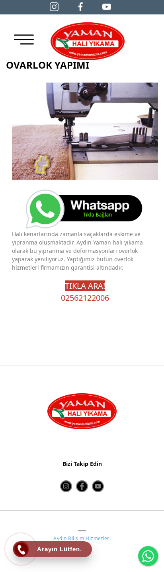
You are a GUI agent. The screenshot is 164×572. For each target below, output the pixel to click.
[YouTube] (107, 6)
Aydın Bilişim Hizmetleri (82, 538)
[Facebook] (80, 6)
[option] (85, 131)
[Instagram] (54, 6)
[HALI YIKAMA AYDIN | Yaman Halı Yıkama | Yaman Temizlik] (87, 41)
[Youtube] (98, 486)
